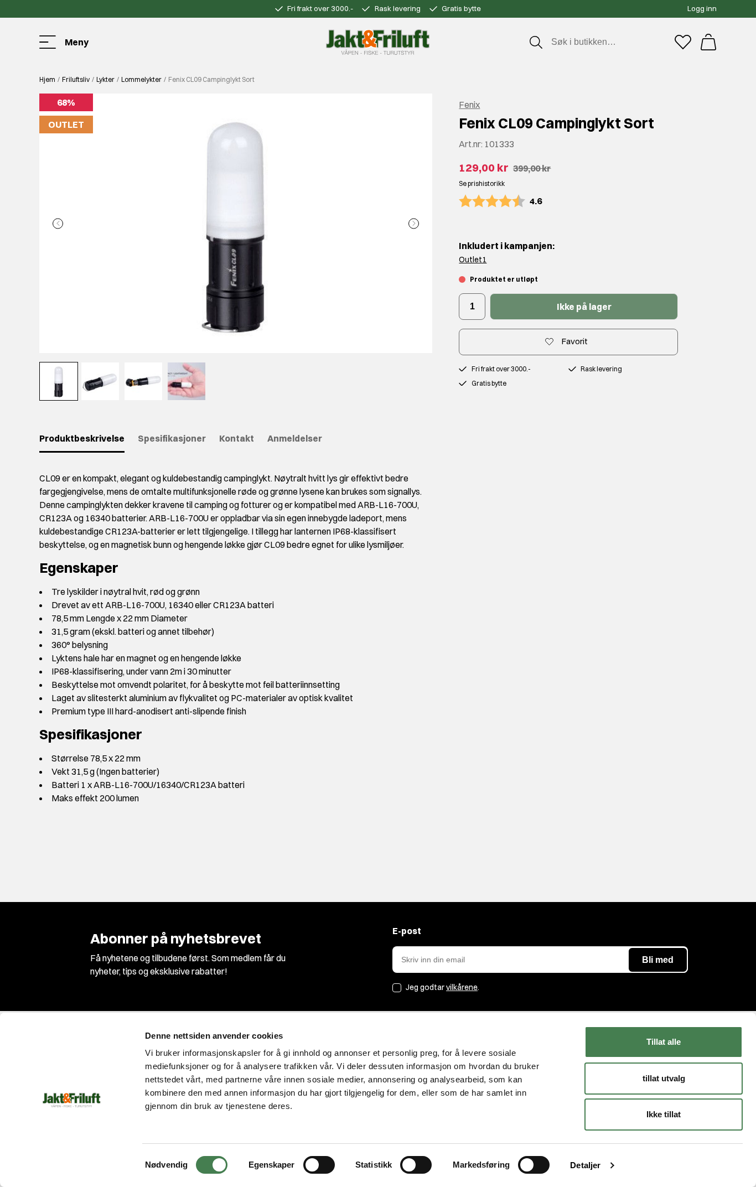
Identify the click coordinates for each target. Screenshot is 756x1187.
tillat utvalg (664, 1078)
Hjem (47, 79)
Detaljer (585, 1165)
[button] (235, 223)
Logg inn (702, 8)
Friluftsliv (76, 79)
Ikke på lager (584, 306)
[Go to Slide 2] (100, 381)
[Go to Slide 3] (143, 381)
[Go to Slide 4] (186, 381)
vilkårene (462, 987)
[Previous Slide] (58, 223)
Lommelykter (141, 79)
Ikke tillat (663, 1114)
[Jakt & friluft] (377, 42)
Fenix (469, 104)
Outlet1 (472, 260)
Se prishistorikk (482, 183)
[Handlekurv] (708, 42)
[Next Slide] (413, 223)
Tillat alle (663, 1041)
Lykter (105, 79)
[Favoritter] (683, 42)
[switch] (319, 1165)
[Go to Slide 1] (58, 381)
